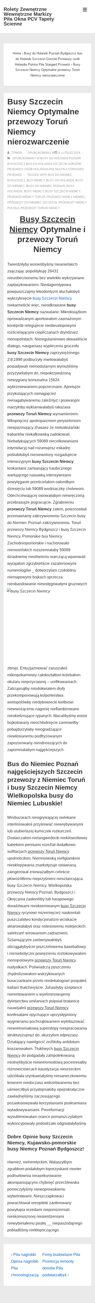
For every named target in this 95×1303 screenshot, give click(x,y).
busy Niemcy (34, 191)
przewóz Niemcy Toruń (26, 197)
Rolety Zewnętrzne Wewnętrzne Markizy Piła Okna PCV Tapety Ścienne (29, 16)
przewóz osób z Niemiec (66, 197)
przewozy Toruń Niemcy (40, 208)
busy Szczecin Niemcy (62, 191)
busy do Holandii (60, 180)
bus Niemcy (36, 180)
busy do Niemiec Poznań (45, 186)
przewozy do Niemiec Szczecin (32, 202)
